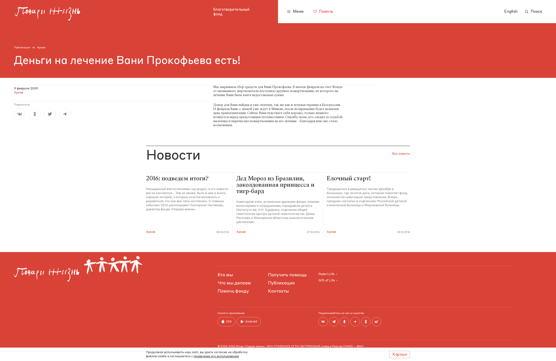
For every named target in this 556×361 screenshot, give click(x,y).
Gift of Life (326, 280)
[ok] (35, 114)
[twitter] (50, 114)
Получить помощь (287, 275)
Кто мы (225, 275)
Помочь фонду (233, 291)
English (510, 12)
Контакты (278, 291)
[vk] (19, 114)
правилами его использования (216, 356)
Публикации (22, 47)
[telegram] (65, 114)
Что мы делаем (234, 283)
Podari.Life (326, 274)
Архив (41, 47)
